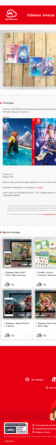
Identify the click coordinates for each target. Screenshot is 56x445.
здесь (40, 187)
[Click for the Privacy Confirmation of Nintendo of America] (17, 428)
